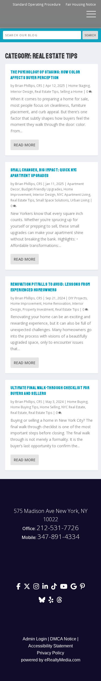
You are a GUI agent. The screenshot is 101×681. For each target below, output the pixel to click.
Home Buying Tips (24, 407)
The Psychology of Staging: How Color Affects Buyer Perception (45, 74)
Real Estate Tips (46, 91)
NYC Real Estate (73, 407)
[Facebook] (18, 586)
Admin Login (35, 639)
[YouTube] (63, 586)
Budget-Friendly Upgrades (42, 189)
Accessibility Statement (50, 646)
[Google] (74, 586)
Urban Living (79, 200)
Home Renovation (57, 303)
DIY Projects (77, 298)
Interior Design (22, 91)
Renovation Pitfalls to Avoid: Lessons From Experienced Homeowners (50, 287)
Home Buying (77, 401)
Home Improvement (26, 303)
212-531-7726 (50, 528)
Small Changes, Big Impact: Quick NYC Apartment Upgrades (44, 172)
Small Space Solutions (52, 200)
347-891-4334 (50, 537)
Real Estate (19, 412)
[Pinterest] (82, 586)
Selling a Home (71, 91)
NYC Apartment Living (73, 194)
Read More (25, 144)
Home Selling (50, 407)
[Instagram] (36, 586)
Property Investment (38, 309)
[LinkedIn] (45, 586)
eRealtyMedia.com (62, 660)
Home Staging (79, 85)
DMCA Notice (63, 639)
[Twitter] (27, 586)
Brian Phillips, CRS (28, 85)
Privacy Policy (50, 653)
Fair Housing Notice (81, 4)
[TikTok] (54, 586)
